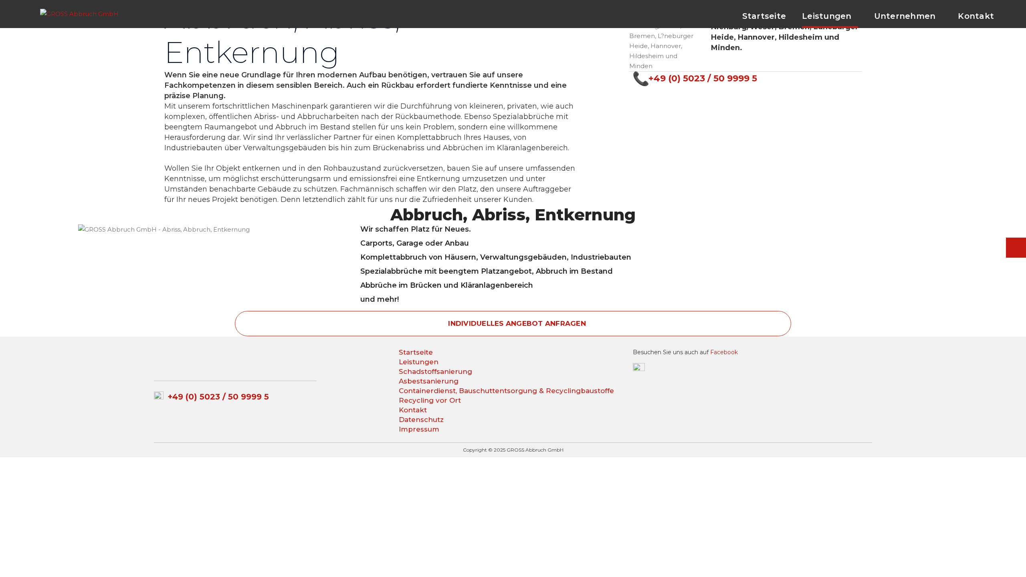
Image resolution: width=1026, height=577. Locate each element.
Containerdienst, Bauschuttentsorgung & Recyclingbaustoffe (506, 391)
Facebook (724, 352)
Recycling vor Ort (430, 400)
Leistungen (418, 362)
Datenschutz (421, 420)
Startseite (416, 352)
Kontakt (413, 410)
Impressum (419, 429)
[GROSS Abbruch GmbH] (79, 13)
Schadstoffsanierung (435, 371)
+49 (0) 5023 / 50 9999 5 (702, 78)
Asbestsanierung (428, 381)
